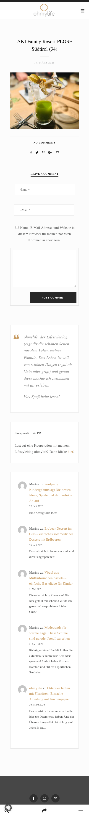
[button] (8, 807)
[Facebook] (31, 152)
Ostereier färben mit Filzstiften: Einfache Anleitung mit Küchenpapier (49, 693)
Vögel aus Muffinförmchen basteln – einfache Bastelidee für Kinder (51, 578)
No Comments (44, 142)
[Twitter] (37, 152)
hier (70, 452)
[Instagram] (44, 798)
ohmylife (35, 688)
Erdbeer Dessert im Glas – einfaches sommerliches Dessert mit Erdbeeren (51, 534)
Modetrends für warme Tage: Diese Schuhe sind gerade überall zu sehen (49, 633)
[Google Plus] (50, 152)
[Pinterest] (55, 798)
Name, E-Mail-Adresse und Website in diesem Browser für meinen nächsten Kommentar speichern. (46, 234)
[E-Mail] (57, 152)
